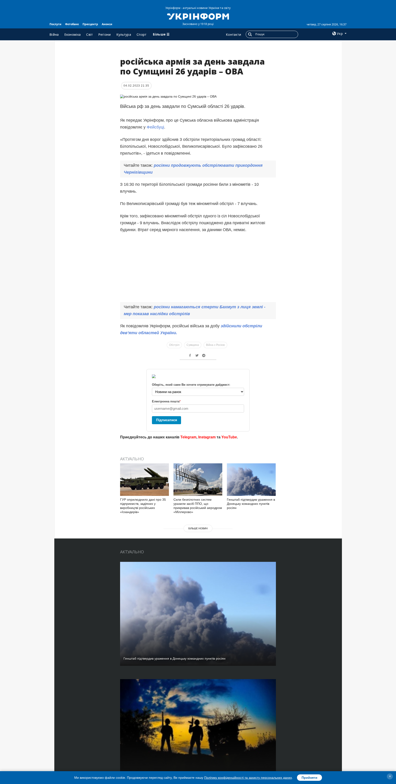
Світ (89, 34)
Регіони (104, 34)
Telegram (188, 437)
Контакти (233, 34)
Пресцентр (90, 24)
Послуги (55, 24)
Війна (54, 34)
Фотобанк (72, 24)
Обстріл (174, 345)
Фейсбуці (155, 127)
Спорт (142, 34)
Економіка (72, 34)
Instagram (207, 437)
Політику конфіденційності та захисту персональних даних (248, 777)
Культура (123, 34)
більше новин (198, 528)
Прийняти (309, 777)
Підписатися (166, 420)
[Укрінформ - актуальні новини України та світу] (198, 16)
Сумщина (193, 345)
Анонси (107, 24)
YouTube (229, 437)
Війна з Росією (215, 345)
